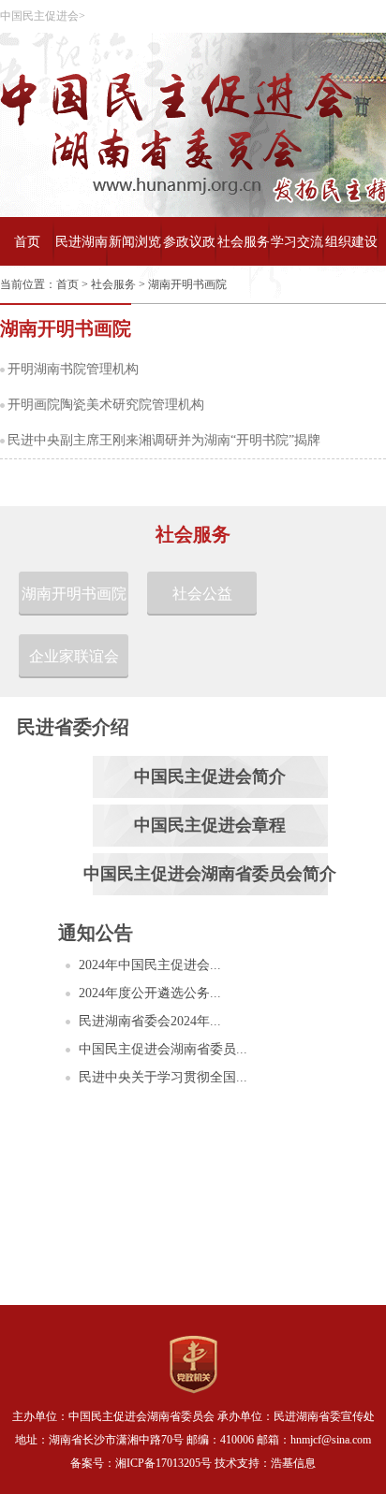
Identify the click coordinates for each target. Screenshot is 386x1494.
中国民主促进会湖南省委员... (163, 1049)
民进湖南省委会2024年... (150, 1021)
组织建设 (351, 242)
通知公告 (95, 932)
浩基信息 (293, 1463)
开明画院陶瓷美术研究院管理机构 (105, 405)
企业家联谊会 (74, 656)
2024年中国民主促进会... (150, 965)
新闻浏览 (135, 242)
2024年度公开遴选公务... (150, 993)
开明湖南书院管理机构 (73, 369)
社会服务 (243, 242)
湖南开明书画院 (187, 284)
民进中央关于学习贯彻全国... (163, 1077)
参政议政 (189, 242)
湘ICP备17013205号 (163, 1463)
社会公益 (202, 594)
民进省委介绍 (73, 727)
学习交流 (297, 242)
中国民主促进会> (42, 15)
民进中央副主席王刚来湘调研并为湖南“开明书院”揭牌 (163, 440)
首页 (27, 242)
